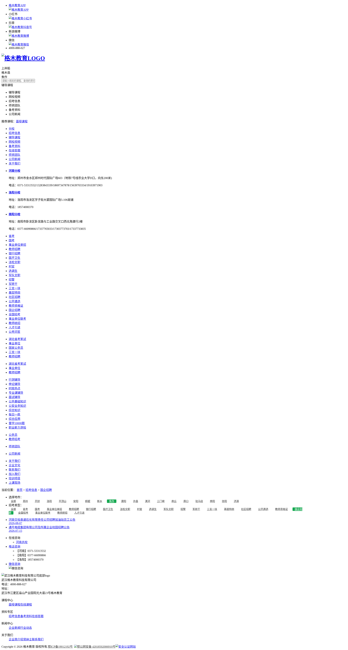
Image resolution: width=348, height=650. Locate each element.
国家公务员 (16, 347)
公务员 (13, 434)
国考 (11, 240)
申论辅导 (14, 384)
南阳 (212, 501)
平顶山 (62, 501)
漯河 (147, 501)
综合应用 (14, 418)
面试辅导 (14, 397)
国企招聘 (14, 310)
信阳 (224, 501)
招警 (11, 279)
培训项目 (14, 478)
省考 (11, 236)
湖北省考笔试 (17, 339)
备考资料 (14, 146)
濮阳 (123, 501)
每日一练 (14, 414)
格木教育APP (17, 5)
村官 (11, 266)
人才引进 (14, 327)
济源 (236, 501)
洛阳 (49, 501)
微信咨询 (14, 563)
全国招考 (14, 314)
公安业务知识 (17, 405)
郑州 (25, 501)
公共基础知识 (17, 401)
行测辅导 (14, 379)
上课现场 (14, 482)
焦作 (111, 501)
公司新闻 (14, 159)
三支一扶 (14, 288)
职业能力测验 (17, 427)
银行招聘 (14, 253)
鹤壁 (87, 501)
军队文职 (14, 275)
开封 (37, 501)
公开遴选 (14, 301)
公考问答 (14, 331)
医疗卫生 (14, 257)
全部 (13, 501)
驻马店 (199, 501)
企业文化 (14, 465)
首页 (19, 489)
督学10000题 (17, 423)
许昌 (135, 501)
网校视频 (14, 141)
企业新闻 (14, 627)
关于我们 (14, 163)
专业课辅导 (16, 392)
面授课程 (22, 121)
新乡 (99, 501)
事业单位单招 (17, 244)
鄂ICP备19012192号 (60, 646)
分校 (11, 128)
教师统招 (14, 323)
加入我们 (14, 474)
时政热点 (14, 388)
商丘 (174, 501)
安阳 (75, 501)
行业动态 (26, 627)
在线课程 (26, 604)
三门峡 (161, 501)
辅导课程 (14, 137)
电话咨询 (14, 546)
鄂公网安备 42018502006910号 (96, 646)
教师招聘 (14, 249)
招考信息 (14, 133)
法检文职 (14, 262)
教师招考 (14, 439)
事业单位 (14, 343)
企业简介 (14, 639)
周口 (185, 501)
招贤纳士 (26, 639)
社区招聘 (14, 297)
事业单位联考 (17, 318)
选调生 (13, 270)
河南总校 (22, 542)
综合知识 (14, 410)
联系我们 (14, 469)
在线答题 (14, 150)
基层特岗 (14, 292)
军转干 (13, 283)
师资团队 (14, 154)
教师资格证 (16, 305)
